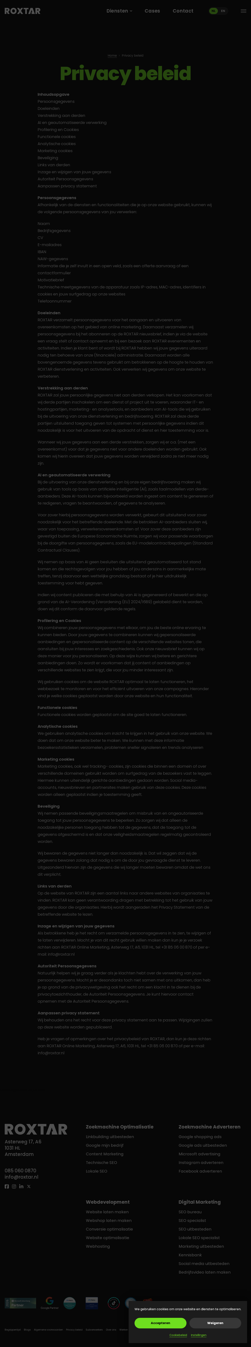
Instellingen (198, 1335)
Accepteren (160, 1323)
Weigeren (215, 1323)
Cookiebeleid (178, 1335)
